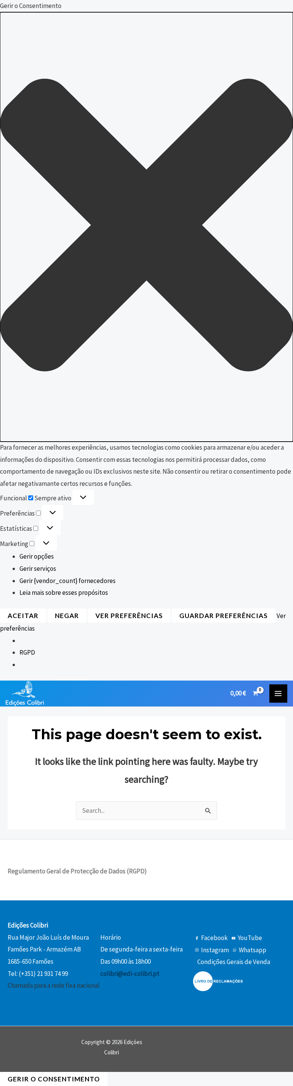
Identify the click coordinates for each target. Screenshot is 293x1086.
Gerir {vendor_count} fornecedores (67, 581)
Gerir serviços (37, 568)
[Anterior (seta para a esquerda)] (13, 543)
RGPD (27, 652)
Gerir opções (36, 556)
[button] (146, 227)
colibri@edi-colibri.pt (129, 973)
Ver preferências (129, 616)
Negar (67, 616)
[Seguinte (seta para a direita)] (279, 543)
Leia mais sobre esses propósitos (63, 592)
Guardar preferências (223, 616)
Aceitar (23, 616)
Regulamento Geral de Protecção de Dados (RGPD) (77, 871)
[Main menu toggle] (278, 693)
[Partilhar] (251, 8)
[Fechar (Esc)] (267, 8)
